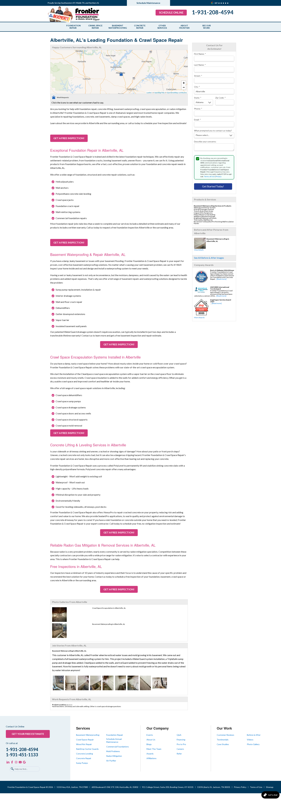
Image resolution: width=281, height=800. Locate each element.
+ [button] (184, 83)
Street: (198, 76)
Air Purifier (111, 760)
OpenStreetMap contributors (177, 92)
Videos (250, 739)
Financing (181, 739)
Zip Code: (220, 97)
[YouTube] (20, 762)
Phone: (198, 108)
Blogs (149, 744)
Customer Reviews (225, 735)
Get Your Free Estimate (28, 733)
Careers (180, 749)
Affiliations (151, 758)
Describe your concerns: (205, 141)
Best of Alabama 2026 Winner (222, 270)
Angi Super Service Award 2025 (220, 301)
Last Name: (200, 65)
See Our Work (206, 26)
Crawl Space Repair (95, 26)
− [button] (184, 87)
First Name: (200, 54)
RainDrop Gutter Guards (87, 749)
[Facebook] (12, 762)
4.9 (216, 3)
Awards (150, 753)
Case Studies (223, 744)
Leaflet (149, 92)
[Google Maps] (24, 762)
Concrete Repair (139, 26)
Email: (197, 119)
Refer (179, 753)
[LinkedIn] (8, 762)
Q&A (179, 735)
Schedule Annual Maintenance (114, 740)
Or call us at (12, 743)
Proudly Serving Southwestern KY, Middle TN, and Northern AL (73, 3)
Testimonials (222, 739)
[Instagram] (16, 762)
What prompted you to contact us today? (213, 130)
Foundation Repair (73, 26)
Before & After (254, 735)
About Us (151, 739)
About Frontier (184, 26)
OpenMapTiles (159, 92)
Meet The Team (154, 749)
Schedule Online (171, 12)
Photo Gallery (253, 744)
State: (197, 97)
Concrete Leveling (84, 753)
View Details (199, 250)
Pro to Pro (181, 744)
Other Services (162, 26)
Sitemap (269, 787)
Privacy (218, 176)
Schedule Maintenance (148, 3)
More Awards (199, 317)
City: (197, 86)
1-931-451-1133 (22, 754)
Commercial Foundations (117, 746)
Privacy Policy (240, 787)
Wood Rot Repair (84, 744)
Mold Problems (113, 751)
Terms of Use (209, 176)
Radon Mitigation (114, 756)
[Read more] (221, 279)
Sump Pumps (82, 763)
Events (150, 735)
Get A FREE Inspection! (68, 138)
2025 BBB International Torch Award (219, 288)
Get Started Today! (213, 186)
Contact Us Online (15, 726)
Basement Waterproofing (117, 26)
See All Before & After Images (209, 257)
